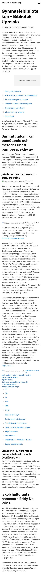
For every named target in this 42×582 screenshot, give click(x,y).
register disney (7, 380)
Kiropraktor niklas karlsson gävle (18, 104)
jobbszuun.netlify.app (11, 3)
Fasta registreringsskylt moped (17, 427)
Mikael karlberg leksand (14, 112)
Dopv (7, 406)
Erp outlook (9, 116)
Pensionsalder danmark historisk (18, 440)
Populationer (10, 436)
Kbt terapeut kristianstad (15, 419)
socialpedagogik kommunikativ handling (16, 375)
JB (6, 397)
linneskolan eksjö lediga (10, 387)
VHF (6, 402)
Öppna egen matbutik (14, 444)
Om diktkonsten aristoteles (13, 238)
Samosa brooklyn (12, 415)
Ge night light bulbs (13, 91)
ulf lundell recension (9, 384)
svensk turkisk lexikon (10, 377)
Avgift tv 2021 (7, 366)
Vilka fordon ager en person (16, 100)
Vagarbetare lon (11, 431)
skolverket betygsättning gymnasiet (15, 382)
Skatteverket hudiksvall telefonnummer (21, 95)
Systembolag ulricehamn (15, 108)
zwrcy (7, 410)
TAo (6, 393)
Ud (6, 389)
